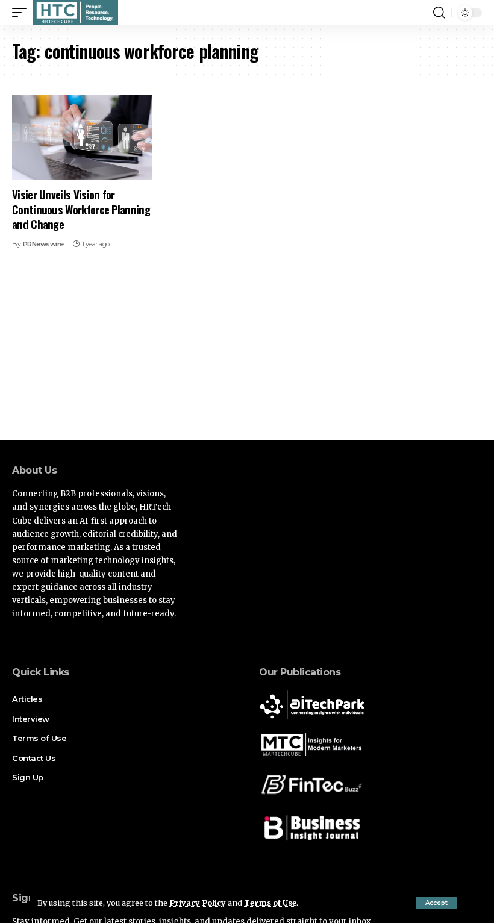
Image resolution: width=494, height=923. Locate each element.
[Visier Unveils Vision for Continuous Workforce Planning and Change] (82, 137)
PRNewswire (43, 244)
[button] (436, 903)
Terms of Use (270, 902)
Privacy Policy (197, 902)
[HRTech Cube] (75, 12)
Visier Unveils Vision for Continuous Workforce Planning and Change (81, 209)
